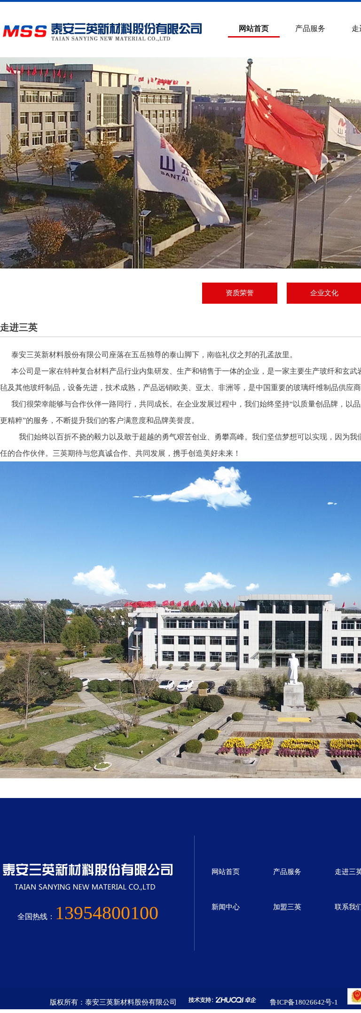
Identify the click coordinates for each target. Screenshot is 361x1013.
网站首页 (254, 28)
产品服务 (310, 28)
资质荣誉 (240, 293)
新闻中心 (226, 907)
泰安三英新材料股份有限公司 (60, 355)
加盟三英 (287, 907)
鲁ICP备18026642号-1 (304, 1002)
